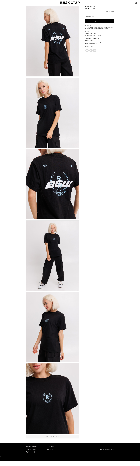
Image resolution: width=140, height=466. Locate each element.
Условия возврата (31, 449)
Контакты (50, 449)
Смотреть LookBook (52, 436)
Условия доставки (31, 446)
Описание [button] (88, 25)
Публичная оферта (32, 452)
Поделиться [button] (89, 46)
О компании (50, 446)
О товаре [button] (87, 31)
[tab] (99, 25)
